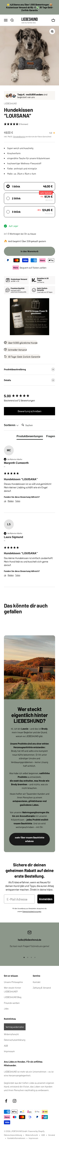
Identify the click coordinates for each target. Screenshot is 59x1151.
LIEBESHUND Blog (12, 997)
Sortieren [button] (10, 425)
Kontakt (36, 982)
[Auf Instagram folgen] (14, 1101)
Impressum (9, 1051)
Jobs (6, 1008)
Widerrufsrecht (11, 1034)
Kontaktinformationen (16, 1138)
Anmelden (45, 899)
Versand (51, 1135)
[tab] (30, 437)
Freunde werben (12, 1002)
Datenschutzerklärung (14, 1039)
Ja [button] (5, 501)
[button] (29, 124)
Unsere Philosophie (13, 982)
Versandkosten (19, 136)
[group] (29, 396)
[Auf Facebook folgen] (6, 1101)
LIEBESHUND (10, 103)
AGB (6, 1045)
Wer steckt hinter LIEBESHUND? (12, 989)
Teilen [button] (17, 501)
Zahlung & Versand (42, 987)
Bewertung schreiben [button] (29, 411)
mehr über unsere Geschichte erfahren (29, 839)
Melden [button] (11, 501)
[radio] (29, 186)
